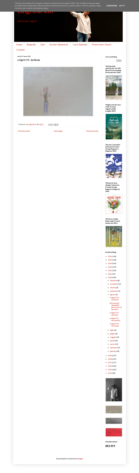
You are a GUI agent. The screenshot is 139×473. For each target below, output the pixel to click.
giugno (112, 334)
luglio (112, 330)
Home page (58, 131)
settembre (114, 291)
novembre (114, 284)
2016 (110, 366)
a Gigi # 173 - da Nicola (115, 298)
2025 (110, 260)
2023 (110, 267)
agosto (113, 294)
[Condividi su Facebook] (55, 125)
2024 (110, 263)
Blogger (80, 459)
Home (19, 44)
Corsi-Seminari (80, 44)
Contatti (20, 49)
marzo (112, 344)
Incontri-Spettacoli (59, 44)
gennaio (113, 351)
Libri (42, 44)
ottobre (113, 287)
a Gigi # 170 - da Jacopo (115, 325)
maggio (113, 337)
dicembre (113, 280)
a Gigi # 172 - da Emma (115, 314)
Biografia (31, 44)
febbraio (113, 347)
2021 (110, 274)
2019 (110, 355)
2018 (110, 359)
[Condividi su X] (53, 125)
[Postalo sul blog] (51, 125)
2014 (110, 373)
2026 (110, 256)
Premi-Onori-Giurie (101, 44)
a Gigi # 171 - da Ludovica (115, 319)
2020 (110, 277)
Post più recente (24, 131)
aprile (112, 341)
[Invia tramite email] (49, 125)
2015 (110, 370)
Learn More (111, 6)
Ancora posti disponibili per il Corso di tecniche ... (116, 306)
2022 (110, 270)
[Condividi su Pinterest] (57, 125)
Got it (122, 6)
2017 (110, 362)
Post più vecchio (92, 131)
